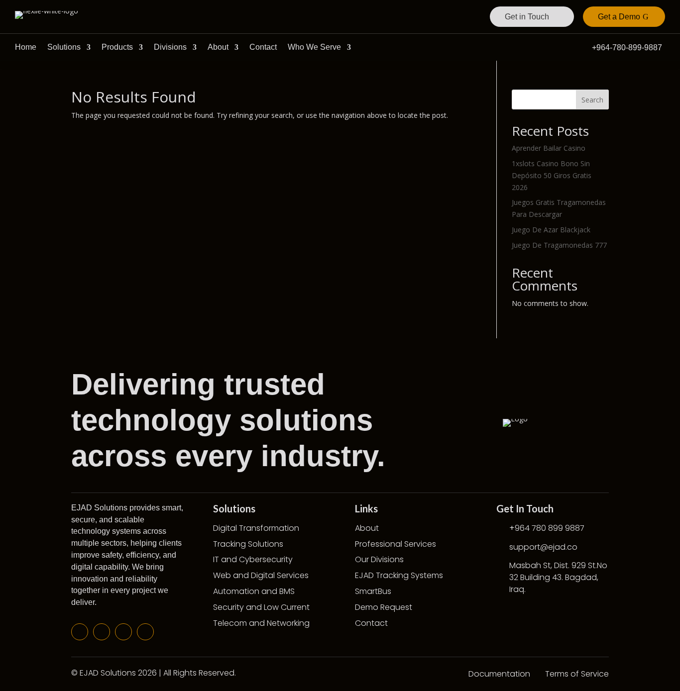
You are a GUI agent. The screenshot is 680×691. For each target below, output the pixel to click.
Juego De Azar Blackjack (551, 229)
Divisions (170, 47)
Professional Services (395, 544)
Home (25, 47)
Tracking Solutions (248, 544)
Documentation (499, 674)
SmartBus (373, 591)
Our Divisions (379, 559)
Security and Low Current (261, 607)
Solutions (64, 47)
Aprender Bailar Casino (548, 148)
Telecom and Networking (261, 623)
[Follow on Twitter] (101, 631)
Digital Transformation (256, 528)
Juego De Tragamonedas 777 (559, 245)
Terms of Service (577, 674)
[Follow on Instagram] (145, 631)
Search (592, 99)
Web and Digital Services (261, 575)
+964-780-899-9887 (627, 47)
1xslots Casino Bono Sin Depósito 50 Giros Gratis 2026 (551, 175)
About (218, 47)
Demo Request (383, 607)
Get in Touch (527, 16)
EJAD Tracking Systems (399, 575)
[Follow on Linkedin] (123, 631)
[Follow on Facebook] (79, 631)
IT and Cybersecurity (253, 559)
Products (117, 47)
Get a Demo (619, 16)
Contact (263, 47)
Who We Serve (314, 47)
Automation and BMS (254, 591)
